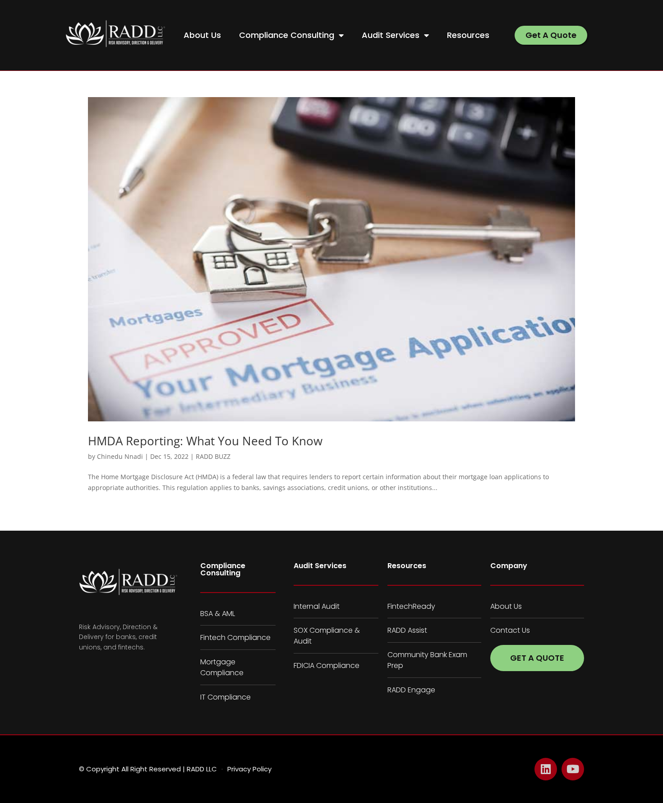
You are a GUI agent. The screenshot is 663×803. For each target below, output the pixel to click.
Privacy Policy (249, 769)
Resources (468, 35)
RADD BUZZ (213, 456)
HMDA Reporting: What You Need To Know (205, 441)
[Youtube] (573, 769)
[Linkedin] (545, 769)
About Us (202, 35)
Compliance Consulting (286, 35)
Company (508, 565)
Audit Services (390, 35)
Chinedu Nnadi (120, 456)
